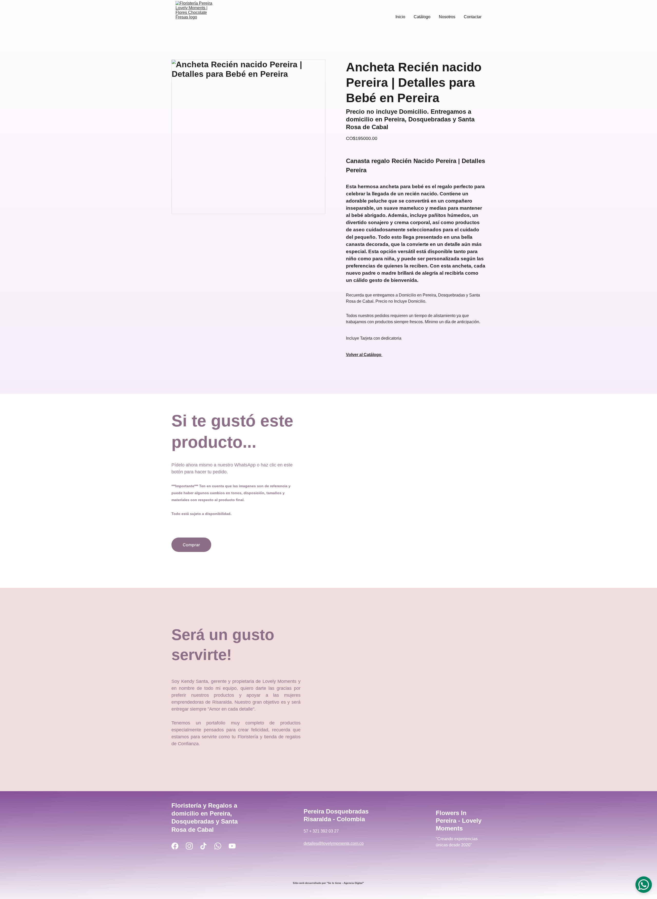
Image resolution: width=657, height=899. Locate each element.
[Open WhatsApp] (643, 884)
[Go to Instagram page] (189, 846)
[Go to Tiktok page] (203, 846)
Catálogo (422, 17)
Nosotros (447, 17)
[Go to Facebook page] (174, 846)
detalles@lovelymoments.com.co (334, 843)
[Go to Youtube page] (232, 846)
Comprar (191, 544)
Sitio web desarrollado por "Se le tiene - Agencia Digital (328, 883)
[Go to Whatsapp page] (217, 846)
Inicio (400, 17)
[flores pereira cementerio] (328, 870)
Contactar (472, 17)
